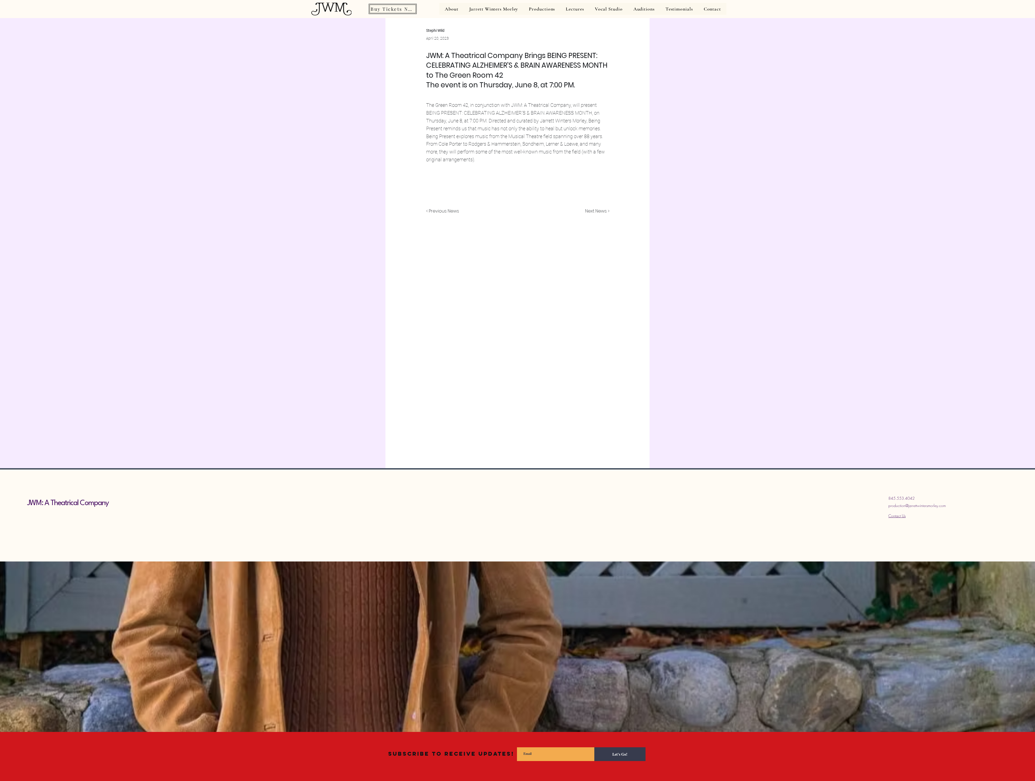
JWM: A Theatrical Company (68, 503)
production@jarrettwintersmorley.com (917, 505)
